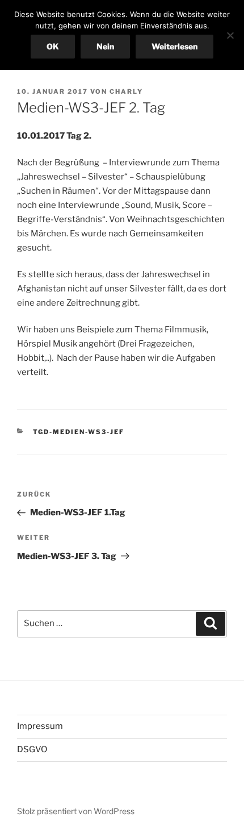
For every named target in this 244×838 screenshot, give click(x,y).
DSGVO (32, 749)
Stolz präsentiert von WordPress (75, 811)
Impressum (40, 726)
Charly (126, 91)
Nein (105, 46)
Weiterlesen (174, 46)
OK (53, 46)
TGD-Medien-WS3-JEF (79, 432)
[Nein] (229, 35)
